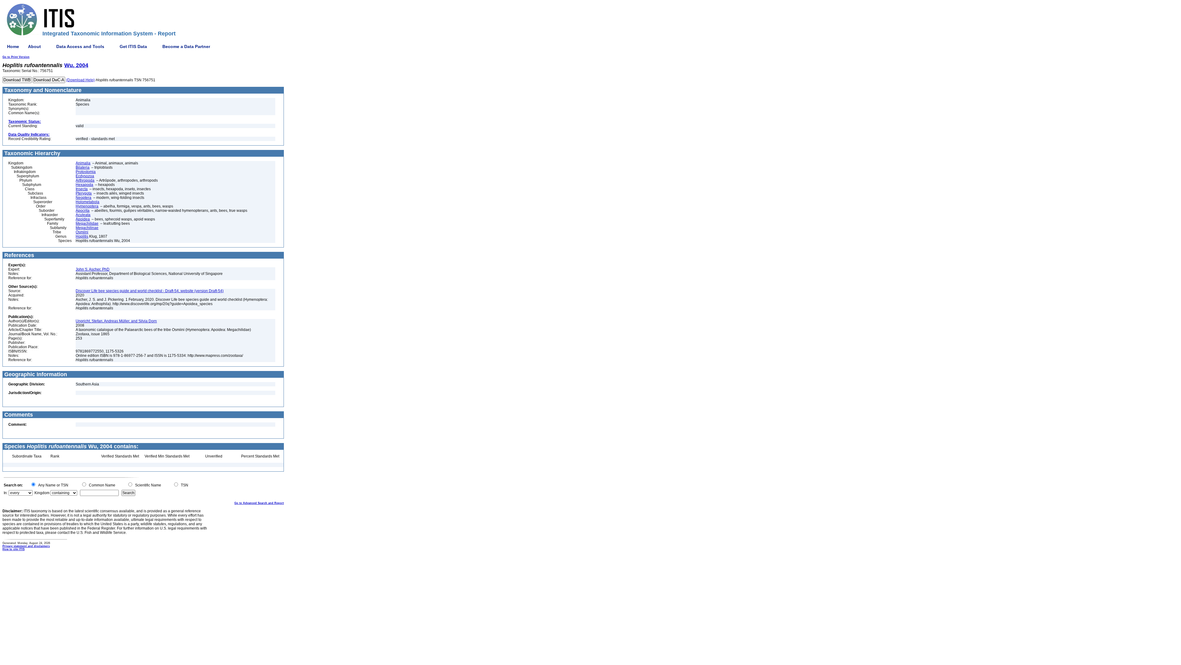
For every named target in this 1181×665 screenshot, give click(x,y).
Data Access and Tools (80, 46)
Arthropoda (85, 180)
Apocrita (82, 210)
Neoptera (83, 197)
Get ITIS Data (133, 46)
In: (6, 493)
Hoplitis (82, 236)
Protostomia (86, 172)
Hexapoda (84, 185)
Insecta (82, 189)
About (34, 46)
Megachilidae (87, 223)
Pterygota (84, 193)
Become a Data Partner (186, 46)
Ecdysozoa (85, 176)
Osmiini (82, 232)
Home (13, 46)
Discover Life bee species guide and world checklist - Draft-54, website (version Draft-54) (150, 291)
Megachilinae (87, 228)
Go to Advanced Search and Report (259, 503)
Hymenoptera (87, 206)
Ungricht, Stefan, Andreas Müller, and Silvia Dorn (116, 321)
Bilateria (82, 167)
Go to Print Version (16, 56)
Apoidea (83, 219)
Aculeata (83, 215)
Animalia (83, 163)
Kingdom (42, 493)
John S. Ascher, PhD (92, 269)
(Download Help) (80, 80)
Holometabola (87, 202)
